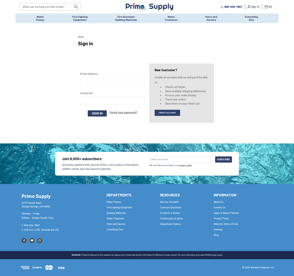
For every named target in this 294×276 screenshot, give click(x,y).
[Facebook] (24, 240)
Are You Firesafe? (169, 202)
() (270, 6)
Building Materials (116, 213)
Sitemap (218, 229)
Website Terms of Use (226, 224)
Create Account (167, 113)
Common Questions (170, 207)
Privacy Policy (221, 218)
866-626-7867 (32, 225)
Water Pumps (114, 202)
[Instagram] (39, 240)
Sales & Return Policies (226, 213)
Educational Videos (170, 224)
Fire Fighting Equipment (119, 207)
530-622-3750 (32, 229)
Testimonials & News (171, 218)
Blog (216, 235)
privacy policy (185, 165)
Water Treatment (115, 218)
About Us (219, 202)
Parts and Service (116, 224)
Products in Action (170, 213)
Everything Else (115, 229)
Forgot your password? (123, 112)
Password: (86, 93)
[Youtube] (31, 240)
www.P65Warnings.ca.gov (211, 255)
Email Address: (89, 73)
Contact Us (219, 207)
